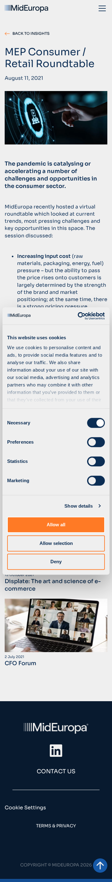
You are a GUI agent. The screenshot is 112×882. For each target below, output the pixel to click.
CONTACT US (56, 771)
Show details (78, 506)
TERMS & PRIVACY (56, 826)
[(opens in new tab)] (56, 750)
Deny (56, 561)
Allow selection (56, 543)
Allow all (56, 524)
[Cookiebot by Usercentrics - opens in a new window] (79, 316)
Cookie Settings (25, 807)
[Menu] (102, 8)
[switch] (96, 442)
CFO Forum (20, 663)
